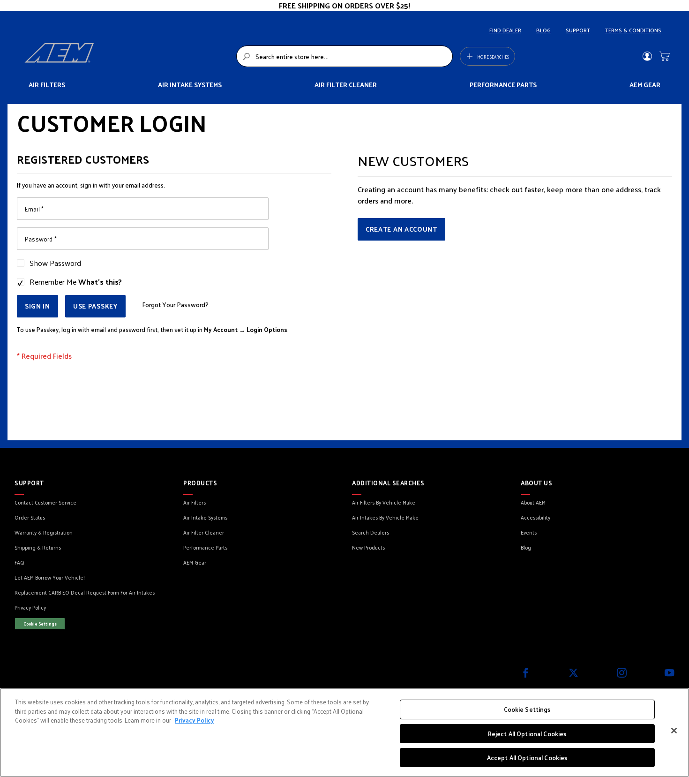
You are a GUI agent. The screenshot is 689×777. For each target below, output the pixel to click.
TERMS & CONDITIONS (633, 30)
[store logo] (127, 56)
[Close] (674, 730)
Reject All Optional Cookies (527, 733)
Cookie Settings (40, 623)
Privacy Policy (194, 720)
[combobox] (344, 56)
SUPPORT (578, 30)
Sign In (647, 56)
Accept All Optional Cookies (527, 757)
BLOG (543, 30)
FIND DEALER (505, 30)
